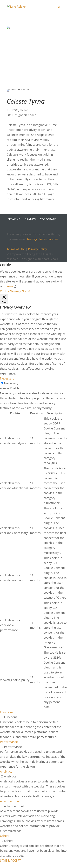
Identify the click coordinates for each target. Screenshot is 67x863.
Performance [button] (9, 742)
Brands (30, 219)
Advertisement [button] (10, 801)
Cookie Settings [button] (10, 291)
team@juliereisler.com (42, 239)
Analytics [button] (6, 771)
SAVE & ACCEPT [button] (10, 860)
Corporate (48, 219)
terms (9, 286)
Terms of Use (16, 249)
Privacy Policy (37, 249)
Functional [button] (7, 712)
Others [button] (4, 836)
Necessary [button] (7, 378)
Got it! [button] (26, 291)
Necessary (11, 383)
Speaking (14, 219)
